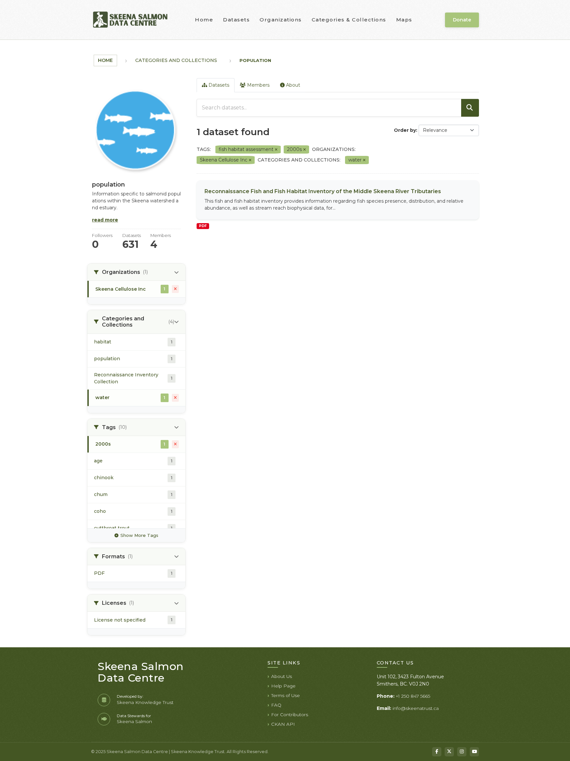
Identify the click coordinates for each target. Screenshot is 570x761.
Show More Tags (139, 535)
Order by (405, 130)
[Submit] (470, 108)
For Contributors (289, 714)
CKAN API (283, 724)
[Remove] (276, 149)
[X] (449, 751)
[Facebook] (436, 751)
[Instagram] (461, 751)
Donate (462, 20)
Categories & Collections (349, 19)
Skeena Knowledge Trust (145, 702)
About (292, 85)
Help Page (283, 685)
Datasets (236, 19)
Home (204, 19)
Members (257, 85)
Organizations (281, 19)
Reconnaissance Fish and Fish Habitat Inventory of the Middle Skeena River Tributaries (323, 191)
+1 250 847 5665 (413, 696)
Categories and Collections (176, 60)
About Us (281, 676)
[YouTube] (474, 751)
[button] (136, 272)
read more (105, 220)
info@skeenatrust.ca (416, 708)
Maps (404, 19)
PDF (203, 226)
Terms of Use (285, 695)
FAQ (276, 705)
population (255, 60)
